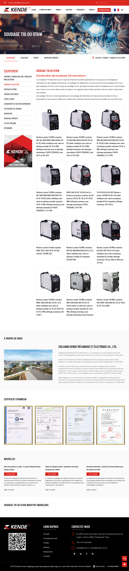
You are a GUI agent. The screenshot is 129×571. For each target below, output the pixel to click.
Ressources (80, 9)
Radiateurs (8, 113)
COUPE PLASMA (9, 99)
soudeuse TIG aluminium (48, 80)
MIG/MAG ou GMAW (10, 89)
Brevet (36, 57)
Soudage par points (11, 94)
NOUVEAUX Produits (51, 57)
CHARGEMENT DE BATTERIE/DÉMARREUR (17, 104)
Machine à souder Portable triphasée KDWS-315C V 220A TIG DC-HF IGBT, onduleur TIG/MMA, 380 (48, 250)
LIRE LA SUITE (9, 490)
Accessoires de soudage (13, 108)
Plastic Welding (10, 123)
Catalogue (24, 57)
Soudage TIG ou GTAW (11, 84)
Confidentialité (113, 566)
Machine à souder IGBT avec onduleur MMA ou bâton (18, 78)
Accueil (33, 10)
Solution (69, 9)
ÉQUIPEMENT (11, 57)
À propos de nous (45, 9)
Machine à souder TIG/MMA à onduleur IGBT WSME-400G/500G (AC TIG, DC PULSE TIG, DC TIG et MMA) (111, 302)
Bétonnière (8, 128)
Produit (58, 9)
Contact (92, 9)
